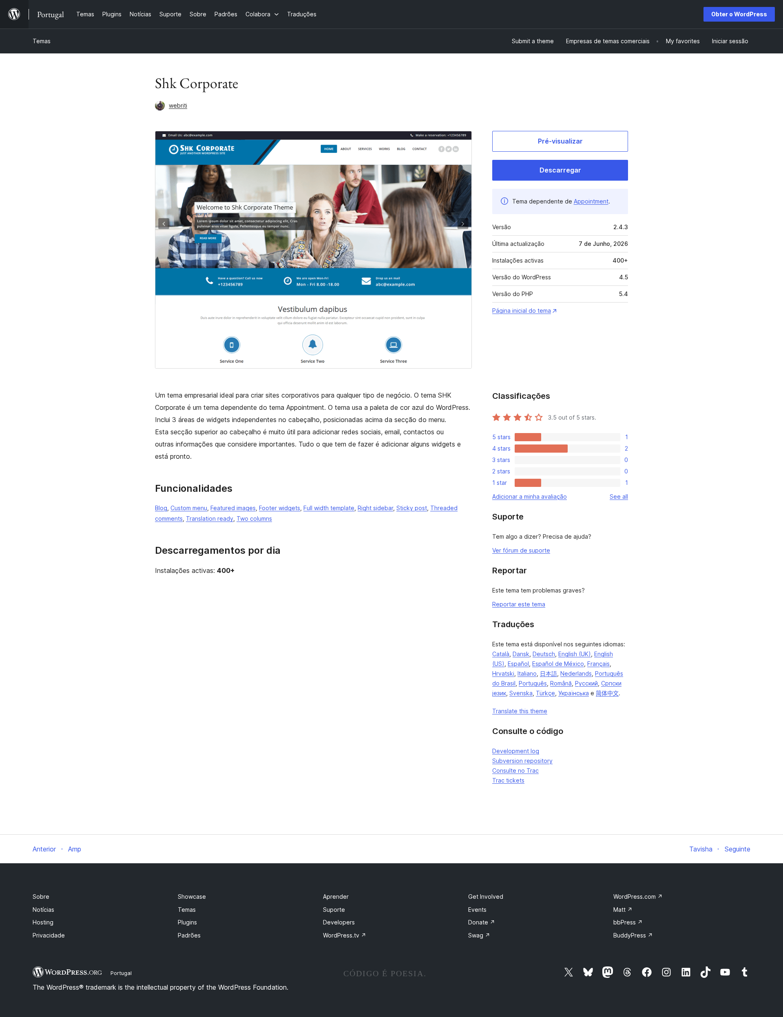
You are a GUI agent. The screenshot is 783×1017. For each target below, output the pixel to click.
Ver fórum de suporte (521, 550)
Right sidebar (375, 507)
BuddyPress (633, 935)
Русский (586, 683)
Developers (339, 922)
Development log (515, 750)
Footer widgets (279, 507)
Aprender (336, 896)
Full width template (328, 507)
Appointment (591, 201)
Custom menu (188, 507)
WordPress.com (638, 896)
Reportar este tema (518, 604)
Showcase (192, 896)
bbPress (628, 922)
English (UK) (574, 653)
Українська (573, 693)
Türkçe (545, 693)
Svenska (521, 693)
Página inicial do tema (521, 310)
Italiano (527, 673)
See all (619, 496)
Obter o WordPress (739, 14)
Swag (479, 935)
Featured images (233, 507)
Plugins (187, 922)
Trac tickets (508, 780)
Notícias (43, 909)
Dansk (521, 653)
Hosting (43, 922)
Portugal (121, 973)
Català (500, 653)
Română (561, 683)
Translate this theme (519, 710)
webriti (178, 105)
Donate (481, 922)
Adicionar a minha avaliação (529, 496)
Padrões (189, 935)
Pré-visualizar (560, 141)
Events (477, 909)
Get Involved (485, 896)
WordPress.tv (344, 935)
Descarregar (560, 170)
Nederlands (576, 673)
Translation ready (209, 518)
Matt (623, 909)
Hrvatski (503, 673)
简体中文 (607, 693)
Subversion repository (522, 760)
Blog (161, 507)
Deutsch (544, 653)
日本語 (548, 673)
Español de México (558, 663)
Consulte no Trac (515, 770)
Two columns (254, 518)
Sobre (41, 896)
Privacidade (49, 935)
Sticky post (411, 507)
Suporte (334, 909)
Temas (42, 41)
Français (598, 663)
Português (533, 683)
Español (518, 663)
